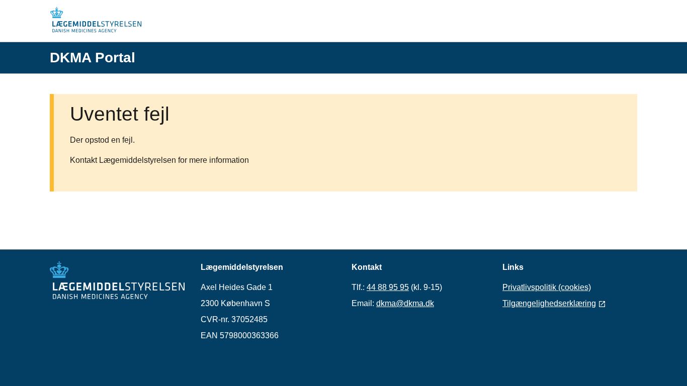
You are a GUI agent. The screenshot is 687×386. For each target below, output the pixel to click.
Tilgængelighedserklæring (549, 303)
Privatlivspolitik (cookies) (546, 287)
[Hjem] (100, 21)
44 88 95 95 (388, 287)
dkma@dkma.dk (405, 303)
